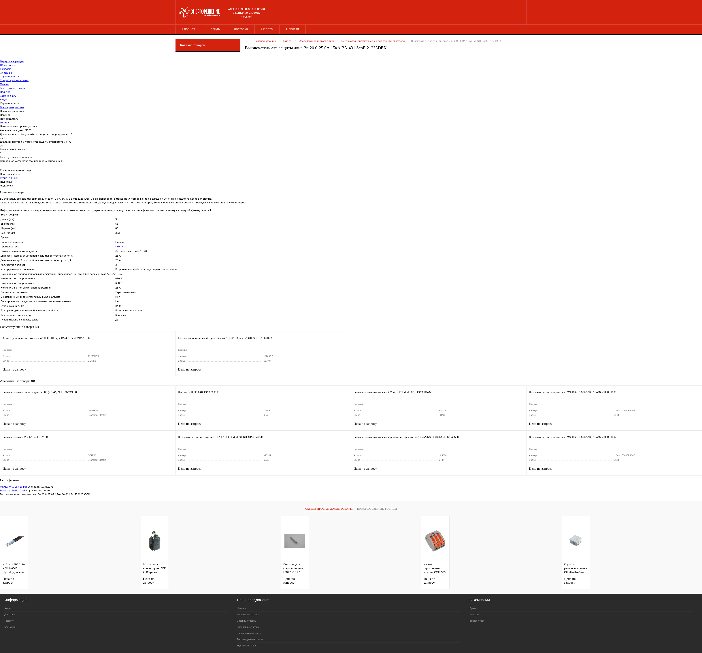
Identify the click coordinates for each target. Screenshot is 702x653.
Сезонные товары (246, 620)
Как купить (10, 627)
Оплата (267, 29)
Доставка (241, 29)
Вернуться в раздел (12, 61)
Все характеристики (12, 107)
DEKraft (4, 122)
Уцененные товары (247, 645)
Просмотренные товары (377, 508)
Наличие (5, 91)
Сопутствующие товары (14, 80)
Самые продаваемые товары (329, 508)
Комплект (5, 68)
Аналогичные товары (12, 88)
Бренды (214, 29)
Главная (188, 29)
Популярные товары (248, 627)
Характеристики (9, 76)
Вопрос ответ (476, 620)
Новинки (241, 608)
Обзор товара (8, 65)
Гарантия (9, 620)
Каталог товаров (192, 45)
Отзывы (4, 84)
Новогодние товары (247, 614)
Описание (6, 72)
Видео (3, 99)
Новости (292, 29)
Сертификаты (8, 95)
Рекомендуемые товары (250, 639)
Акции (7, 608)
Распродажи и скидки (249, 633)
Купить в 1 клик (9, 177)
